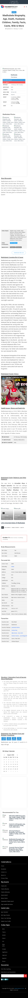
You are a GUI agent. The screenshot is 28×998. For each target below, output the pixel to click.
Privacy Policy (4, 878)
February (14, 84)
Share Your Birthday (6, 918)
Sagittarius (4, 952)
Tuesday (20, 84)
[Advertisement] (14, 48)
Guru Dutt (20, 633)
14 (11, 84)
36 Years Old (13, 92)
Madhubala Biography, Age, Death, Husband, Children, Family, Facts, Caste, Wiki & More (17, 841)
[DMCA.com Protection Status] (4, 979)
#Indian (14, 12)
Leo (3, 941)
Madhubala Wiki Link (19, 252)
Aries (3, 929)
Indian (12, 566)
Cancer (4, 938)
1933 (17, 84)
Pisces (3, 961)
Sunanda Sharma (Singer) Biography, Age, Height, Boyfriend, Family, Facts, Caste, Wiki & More (16, 849)
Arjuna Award (4, 895)
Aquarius (13, 94)
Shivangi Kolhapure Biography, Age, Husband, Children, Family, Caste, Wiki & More (17, 833)
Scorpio (4, 949)
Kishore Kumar (15, 635)
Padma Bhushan (5, 889)
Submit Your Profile (6, 921)
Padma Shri (4, 886)
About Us (3, 875)
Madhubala (14, 75)
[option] (12, 514)
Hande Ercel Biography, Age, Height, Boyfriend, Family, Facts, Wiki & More (17, 825)
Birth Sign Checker (5, 915)
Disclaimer (3, 869)
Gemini (4, 935)
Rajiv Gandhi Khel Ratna (7, 904)
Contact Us (4, 872)
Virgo (3, 944)
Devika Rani (14, 630)
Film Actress (14, 77)
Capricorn (4, 955)
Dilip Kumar (14, 633)
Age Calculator (4, 912)
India (12, 89)
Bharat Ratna (4, 898)
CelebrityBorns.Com (19, 988)
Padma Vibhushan (5, 892)
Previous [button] (3, 512)
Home (2, 866)
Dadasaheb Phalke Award (7, 901)
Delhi (12, 87)
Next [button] (24, 512)
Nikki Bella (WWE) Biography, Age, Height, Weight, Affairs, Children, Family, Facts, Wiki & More (17, 818)
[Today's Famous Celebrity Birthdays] (9, 6)
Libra (3, 946)
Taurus (4, 932)
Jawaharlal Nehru (16, 627)
